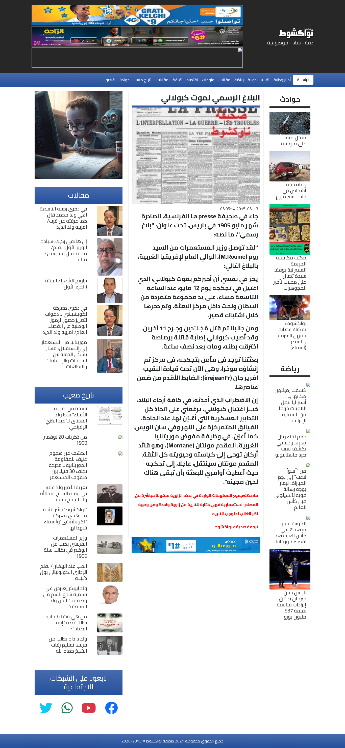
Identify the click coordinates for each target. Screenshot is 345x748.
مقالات (224, 80)
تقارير (265, 80)
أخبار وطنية (282, 80)
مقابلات (162, 80)
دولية (252, 80)
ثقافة (178, 80)
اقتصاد (192, 80)
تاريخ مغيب (143, 80)
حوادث (124, 80)
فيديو (110, 80)
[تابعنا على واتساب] (66, 708)
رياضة (239, 80)
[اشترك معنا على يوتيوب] (89, 708)
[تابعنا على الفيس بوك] (111, 708)
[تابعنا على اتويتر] (45, 708)
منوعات (208, 80)
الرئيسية (303, 80)
